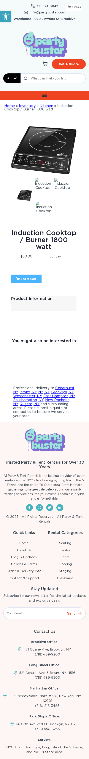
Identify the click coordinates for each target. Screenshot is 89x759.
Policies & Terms (24, 564)
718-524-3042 (47, 6)
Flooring (65, 564)
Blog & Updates (24, 557)
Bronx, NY (28, 392)
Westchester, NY (27, 396)
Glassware (65, 578)
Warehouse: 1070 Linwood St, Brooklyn (44, 19)
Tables (65, 550)
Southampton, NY (28, 400)
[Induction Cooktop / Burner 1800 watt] (24, 195)
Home (9, 106)
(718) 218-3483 (47, 706)
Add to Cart (28, 279)
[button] (5, 16)
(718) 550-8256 (47, 729)
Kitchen (46, 106)
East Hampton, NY (59, 396)
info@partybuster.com (47, 12)
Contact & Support (24, 578)
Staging (65, 571)
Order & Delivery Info (23, 571)
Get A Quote (69, 64)
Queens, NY (30, 404)
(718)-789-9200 (47, 654)
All (9, 78)
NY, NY (43, 392)
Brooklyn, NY (62, 392)
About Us (24, 550)
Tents (65, 557)
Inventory (27, 106)
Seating (65, 543)
